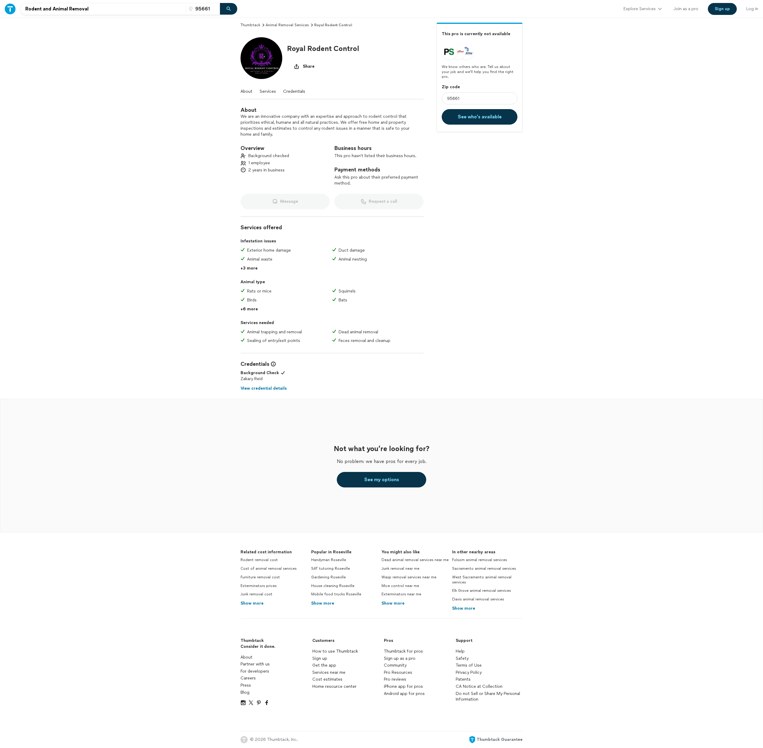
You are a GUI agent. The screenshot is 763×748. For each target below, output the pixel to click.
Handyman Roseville (328, 560)
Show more (252, 603)
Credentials (294, 91)
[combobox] (103, 9)
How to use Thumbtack (335, 651)
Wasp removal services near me (409, 577)
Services (268, 91)
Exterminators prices (259, 586)
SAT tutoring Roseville (330, 568)
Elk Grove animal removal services (481, 591)
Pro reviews (395, 679)
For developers (255, 671)
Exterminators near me (401, 594)
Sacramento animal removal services (484, 568)
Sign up (319, 658)
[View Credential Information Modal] (272, 364)
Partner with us (255, 664)
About (246, 91)
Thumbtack (250, 25)
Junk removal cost (256, 594)
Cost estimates (327, 679)
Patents (463, 679)
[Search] (228, 9)
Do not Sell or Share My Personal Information (488, 696)
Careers (248, 678)
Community (395, 665)
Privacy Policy (469, 672)
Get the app (324, 665)
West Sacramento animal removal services (481, 579)
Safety (462, 658)
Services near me (328, 672)
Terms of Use (469, 665)
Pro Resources (398, 672)
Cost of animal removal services (269, 568)
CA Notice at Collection (479, 686)
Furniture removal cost (260, 577)
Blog (245, 692)
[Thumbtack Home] (10, 9)
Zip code (451, 86)
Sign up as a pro (399, 658)
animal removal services (287, 25)
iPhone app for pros (403, 686)
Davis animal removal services (478, 599)
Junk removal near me (400, 568)
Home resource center (334, 686)
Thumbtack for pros (403, 651)
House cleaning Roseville (332, 586)
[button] (261, 58)
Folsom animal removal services (479, 560)
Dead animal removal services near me (415, 560)
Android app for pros (404, 693)
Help (460, 651)
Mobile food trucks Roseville (336, 594)
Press (246, 685)
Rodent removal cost (259, 560)
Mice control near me (400, 586)
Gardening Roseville (328, 577)
